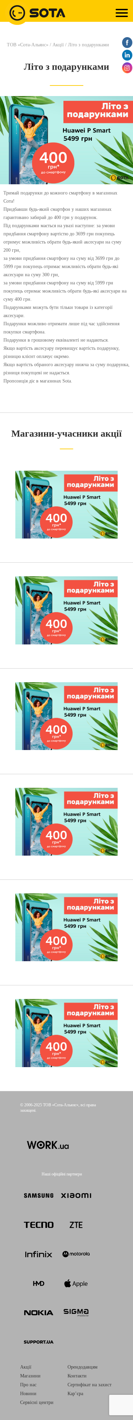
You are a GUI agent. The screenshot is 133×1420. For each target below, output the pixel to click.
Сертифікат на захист (90, 1384)
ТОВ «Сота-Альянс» (28, 44)
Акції (58, 44)
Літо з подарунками (66, 66)
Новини (28, 1393)
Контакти (77, 1375)
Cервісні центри (37, 1402)
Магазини (30, 1375)
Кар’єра (75, 1393)
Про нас (28, 1384)
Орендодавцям (83, 1367)
